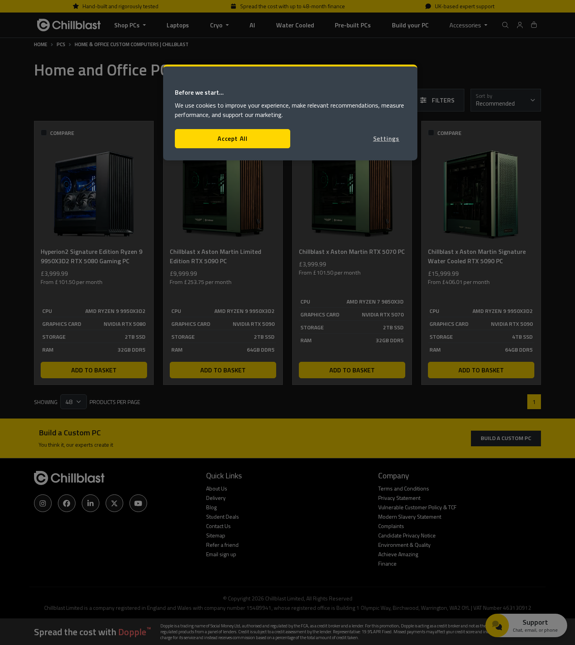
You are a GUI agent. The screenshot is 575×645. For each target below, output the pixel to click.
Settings (386, 138)
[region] (290, 112)
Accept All (232, 138)
